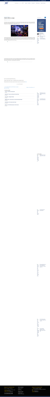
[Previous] (38, 25)
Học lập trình (19, 389)
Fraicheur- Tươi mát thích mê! (30, 87)
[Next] (44, 25)
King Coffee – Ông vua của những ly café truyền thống (12, 94)
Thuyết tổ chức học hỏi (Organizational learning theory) (42, 94)
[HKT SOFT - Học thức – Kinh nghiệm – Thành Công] (9, 3)
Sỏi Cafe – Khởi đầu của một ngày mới (10, 91)
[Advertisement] (25, 10)
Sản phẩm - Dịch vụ (20, 388)
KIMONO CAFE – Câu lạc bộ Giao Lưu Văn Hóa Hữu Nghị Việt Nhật (13, 99)
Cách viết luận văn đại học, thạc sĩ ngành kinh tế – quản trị (43, 320)
